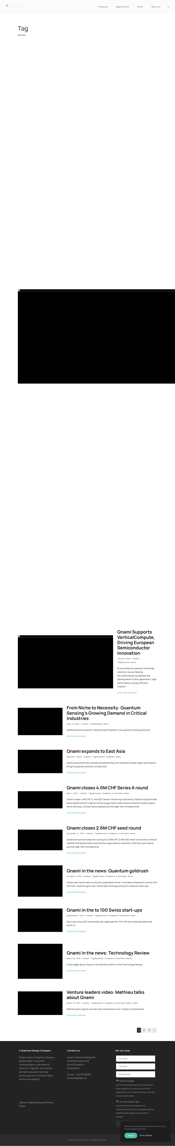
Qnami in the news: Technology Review (108, 953)
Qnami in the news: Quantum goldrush (107, 871)
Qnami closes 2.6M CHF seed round (104, 828)
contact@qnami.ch (77, 1078)
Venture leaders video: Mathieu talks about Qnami (105, 994)
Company (110, 757)
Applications (122, 7)
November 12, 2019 (75, 833)
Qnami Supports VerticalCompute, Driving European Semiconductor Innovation (136, 642)
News (140, 7)
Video (135, 1003)
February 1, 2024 (74, 757)
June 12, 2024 (73, 724)
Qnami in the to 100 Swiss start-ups (104, 910)
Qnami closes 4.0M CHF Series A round (107, 788)
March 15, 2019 (73, 1003)
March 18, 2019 (73, 958)
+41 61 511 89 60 (83, 1074)
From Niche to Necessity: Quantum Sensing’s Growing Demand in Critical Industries (107, 713)
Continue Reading (127, 693)
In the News (117, 793)
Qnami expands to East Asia (96, 751)
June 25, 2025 (123, 658)
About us (156, 7)
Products (103, 7)
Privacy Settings (146, 1135)
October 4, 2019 (74, 876)
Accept (131, 1135)
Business (125, 662)
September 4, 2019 (75, 915)
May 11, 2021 (72, 793)
